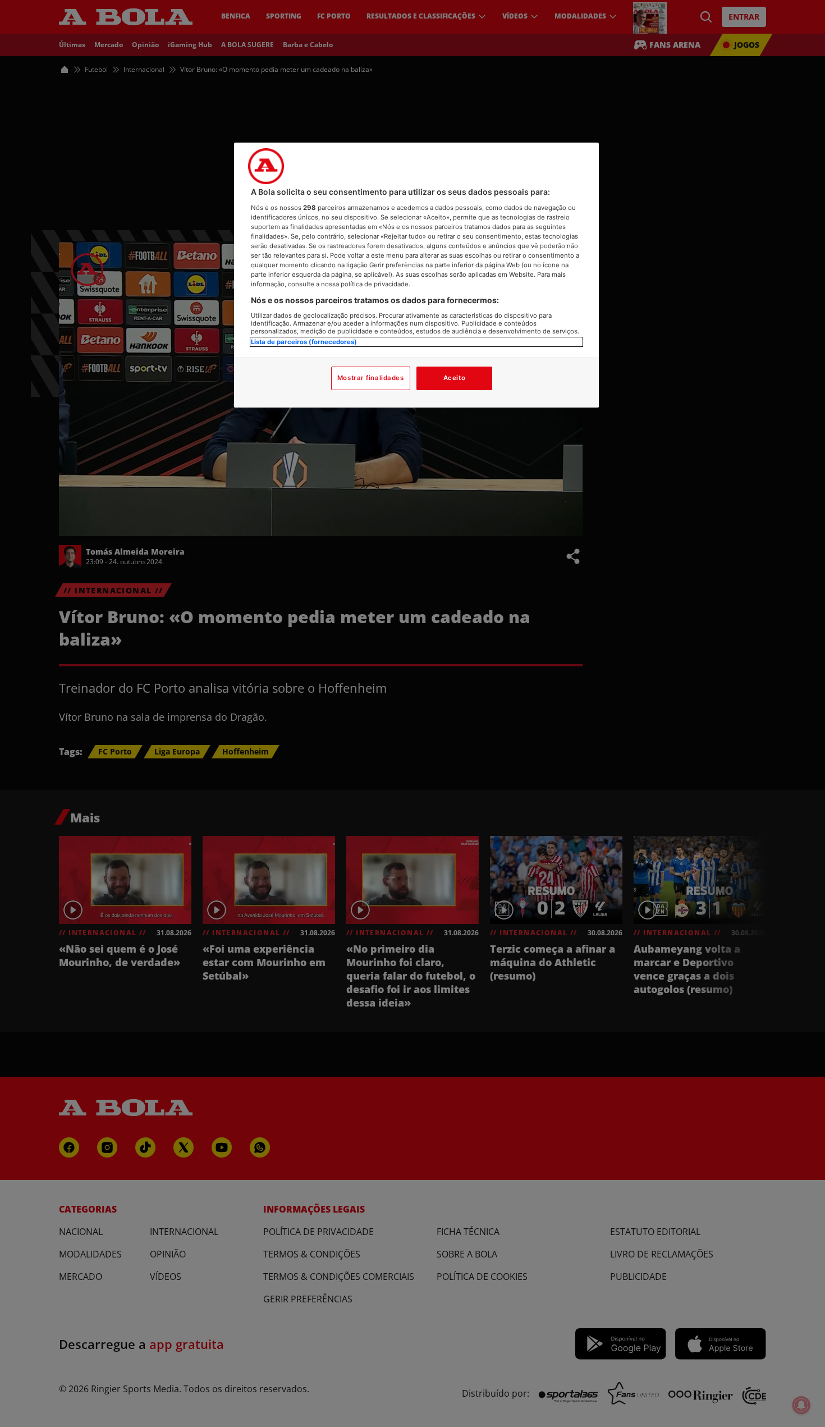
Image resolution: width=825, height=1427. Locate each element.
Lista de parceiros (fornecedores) (304, 342)
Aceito (454, 378)
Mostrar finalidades (370, 378)
